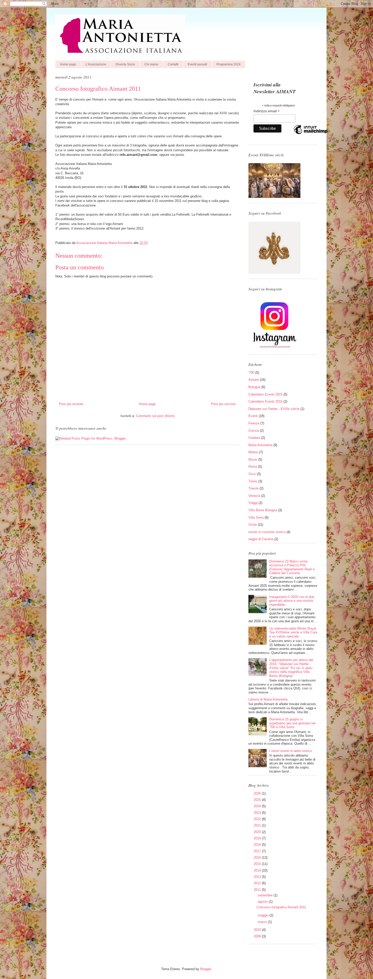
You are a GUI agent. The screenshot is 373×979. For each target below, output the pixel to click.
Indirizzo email (266, 111)
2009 (258, 936)
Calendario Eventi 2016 (265, 401)
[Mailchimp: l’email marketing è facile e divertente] (310, 134)
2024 (258, 806)
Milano (253, 452)
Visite (252, 524)
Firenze (253, 423)
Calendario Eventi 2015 (265, 394)
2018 (258, 844)
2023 (258, 813)
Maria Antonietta (260, 445)
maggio (263, 915)
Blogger (205, 969)
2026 (258, 793)
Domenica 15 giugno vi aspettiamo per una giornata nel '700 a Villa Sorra (292, 723)
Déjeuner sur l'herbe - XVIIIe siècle (273, 409)
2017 (258, 851)
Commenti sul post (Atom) (155, 416)
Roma (252, 466)
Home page (68, 64)
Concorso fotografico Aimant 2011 (281, 907)
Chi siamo (151, 64)
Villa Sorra (256, 517)
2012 (258, 883)
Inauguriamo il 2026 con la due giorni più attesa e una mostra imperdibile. (291, 601)
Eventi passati (197, 64)
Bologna (254, 387)
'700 (251, 372)
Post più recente (71, 404)
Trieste (253, 488)
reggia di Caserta (260, 539)
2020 (258, 832)
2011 (258, 890)
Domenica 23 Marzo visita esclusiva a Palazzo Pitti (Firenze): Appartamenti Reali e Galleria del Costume (292, 567)
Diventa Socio (125, 64)
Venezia (254, 496)
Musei (252, 459)
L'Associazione (96, 64)
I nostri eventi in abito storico (290, 751)
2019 (258, 838)
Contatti (173, 64)
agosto (263, 901)
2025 (258, 800)
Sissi (252, 474)
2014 (258, 870)
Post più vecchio (223, 404)
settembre (266, 895)
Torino (252, 481)
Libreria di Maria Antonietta (267, 699)
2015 (258, 864)
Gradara (254, 438)
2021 (258, 825)
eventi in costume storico (266, 532)
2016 (258, 857)
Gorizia (253, 430)
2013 (258, 877)
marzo (263, 922)
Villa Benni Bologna (262, 510)
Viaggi (253, 503)
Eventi (253, 416)
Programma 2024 (228, 64)
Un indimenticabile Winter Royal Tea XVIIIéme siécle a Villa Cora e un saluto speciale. (293, 632)
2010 (258, 930)
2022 (258, 819)
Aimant (253, 380)
